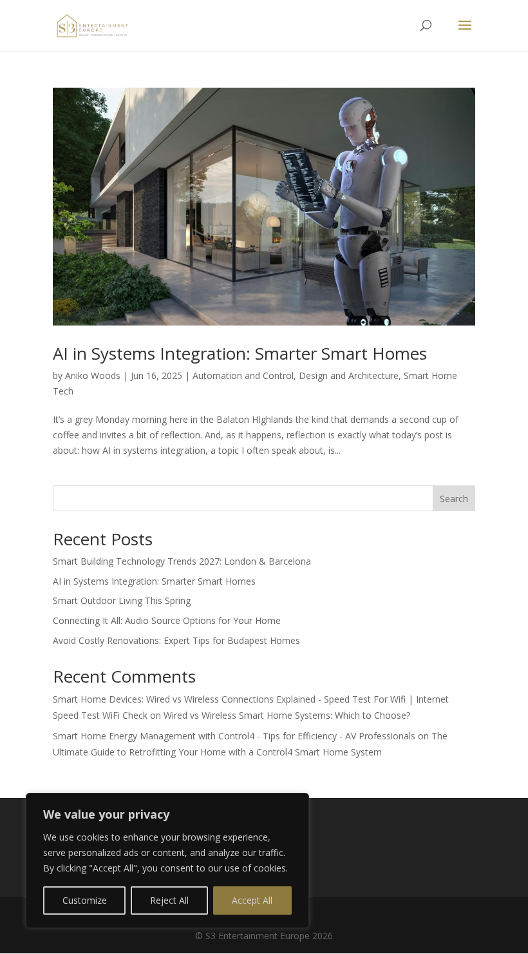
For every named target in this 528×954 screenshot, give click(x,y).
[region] (167, 860)
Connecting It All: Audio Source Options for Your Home (167, 620)
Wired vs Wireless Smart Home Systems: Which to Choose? (287, 715)
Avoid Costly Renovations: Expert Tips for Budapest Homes (176, 640)
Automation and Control (243, 375)
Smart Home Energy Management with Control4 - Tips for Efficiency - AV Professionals (234, 736)
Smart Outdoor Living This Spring (122, 600)
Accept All (252, 900)
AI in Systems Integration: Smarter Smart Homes (240, 353)
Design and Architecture (349, 375)
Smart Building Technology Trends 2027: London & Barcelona (182, 561)
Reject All (169, 900)
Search (454, 498)
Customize (84, 900)
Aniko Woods (92, 375)
